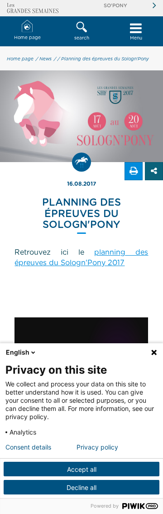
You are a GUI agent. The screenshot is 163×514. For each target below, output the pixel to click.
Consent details (28, 447)
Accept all (81, 469)
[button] (81, 31)
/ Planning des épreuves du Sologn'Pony (103, 59)
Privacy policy (97, 447)
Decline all (81, 487)
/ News (44, 59)
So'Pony (115, 5)
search (81, 38)
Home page (27, 37)
